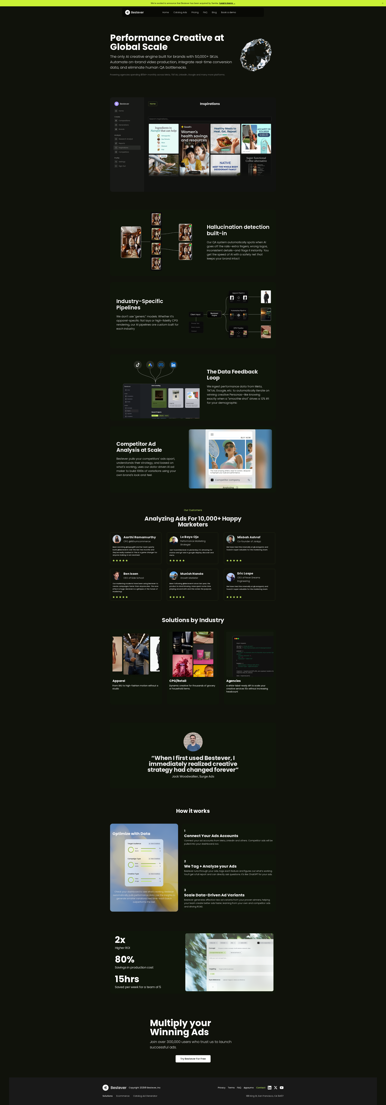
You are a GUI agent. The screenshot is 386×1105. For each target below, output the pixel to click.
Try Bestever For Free (193, 1058)
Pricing (195, 12)
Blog (214, 12)
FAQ (205, 12)
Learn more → (227, 3)
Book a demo (228, 12)
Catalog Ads (180, 12)
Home (165, 12)
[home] (134, 12)
